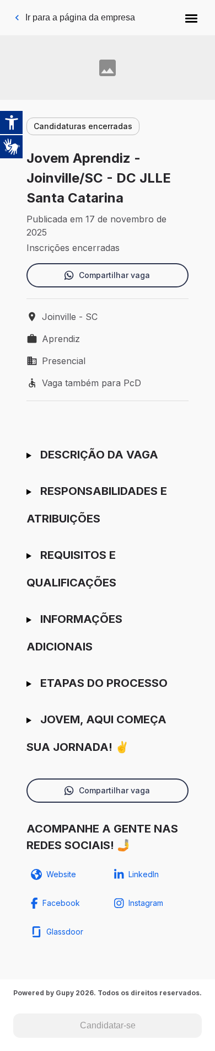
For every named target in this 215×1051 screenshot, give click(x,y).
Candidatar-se (108, 1025)
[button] (191, 17)
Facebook (61, 903)
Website (61, 874)
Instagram (145, 903)
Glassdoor (64, 931)
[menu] (191, 17)
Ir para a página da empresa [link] (80, 17)
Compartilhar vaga (114, 275)
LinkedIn (143, 874)
